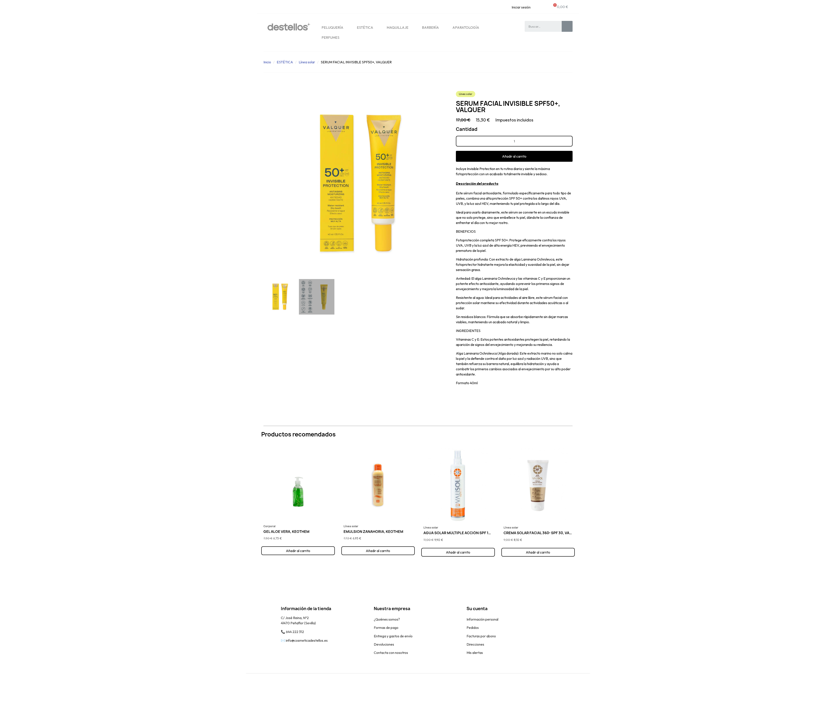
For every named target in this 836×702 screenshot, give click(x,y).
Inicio (267, 62)
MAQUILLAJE (397, 27)
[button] (265, 184)
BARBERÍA (430, 27)
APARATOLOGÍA (465, 27)
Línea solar (307, 62)
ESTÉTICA (365, 27)
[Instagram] (583, 687)
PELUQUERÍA (332, 27)
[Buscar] (567, 26)
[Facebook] (573, 687)
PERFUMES (330, 37)
